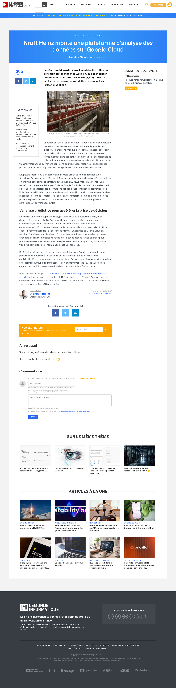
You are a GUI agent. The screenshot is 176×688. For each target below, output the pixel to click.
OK (106, 329)
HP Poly (51, 15)
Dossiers (70, 5)
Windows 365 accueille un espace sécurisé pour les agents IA (102, 471)
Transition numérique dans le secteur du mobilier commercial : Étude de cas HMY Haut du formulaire (26, 120)
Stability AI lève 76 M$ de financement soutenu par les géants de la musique (69, 528)
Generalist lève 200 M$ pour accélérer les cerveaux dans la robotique (104, 528)
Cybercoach (101, 15)
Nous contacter (43, 645)
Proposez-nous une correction (100, 293)
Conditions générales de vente (126, 645)
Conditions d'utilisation (83, 411)
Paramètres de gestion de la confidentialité (88, 648)
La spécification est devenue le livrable (70, 564)
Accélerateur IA (84, 15)
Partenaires (134, 5)
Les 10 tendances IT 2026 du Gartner (69, 469)
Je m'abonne (131, 88)
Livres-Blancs (117, 5)
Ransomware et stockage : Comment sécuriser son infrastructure (25, 147)
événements (85, 5)
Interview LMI (125, 15)
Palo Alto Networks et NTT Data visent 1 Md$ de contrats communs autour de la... (139, 565)
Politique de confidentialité (67, 411)
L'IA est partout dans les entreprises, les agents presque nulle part (101, 565)
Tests (113, 15)
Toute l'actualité (83, 36)
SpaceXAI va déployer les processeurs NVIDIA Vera (32, 526)
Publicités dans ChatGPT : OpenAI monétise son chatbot (139, 526)
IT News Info (63, 624)
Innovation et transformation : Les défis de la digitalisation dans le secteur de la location (26, 134)
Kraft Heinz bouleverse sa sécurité (38, 359)
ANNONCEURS (59, 645)
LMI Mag (138, 15)
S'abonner (158, 5)
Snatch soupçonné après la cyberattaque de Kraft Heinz (49, 352)
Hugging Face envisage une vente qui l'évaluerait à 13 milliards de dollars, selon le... (34, 565)
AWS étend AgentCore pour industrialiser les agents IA (34, 469)
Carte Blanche (65, 15)
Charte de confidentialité (97, 645)
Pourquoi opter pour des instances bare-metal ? (136, 469)
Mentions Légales (75, 645)
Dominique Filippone (40, 294)
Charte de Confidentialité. (55, 392)
